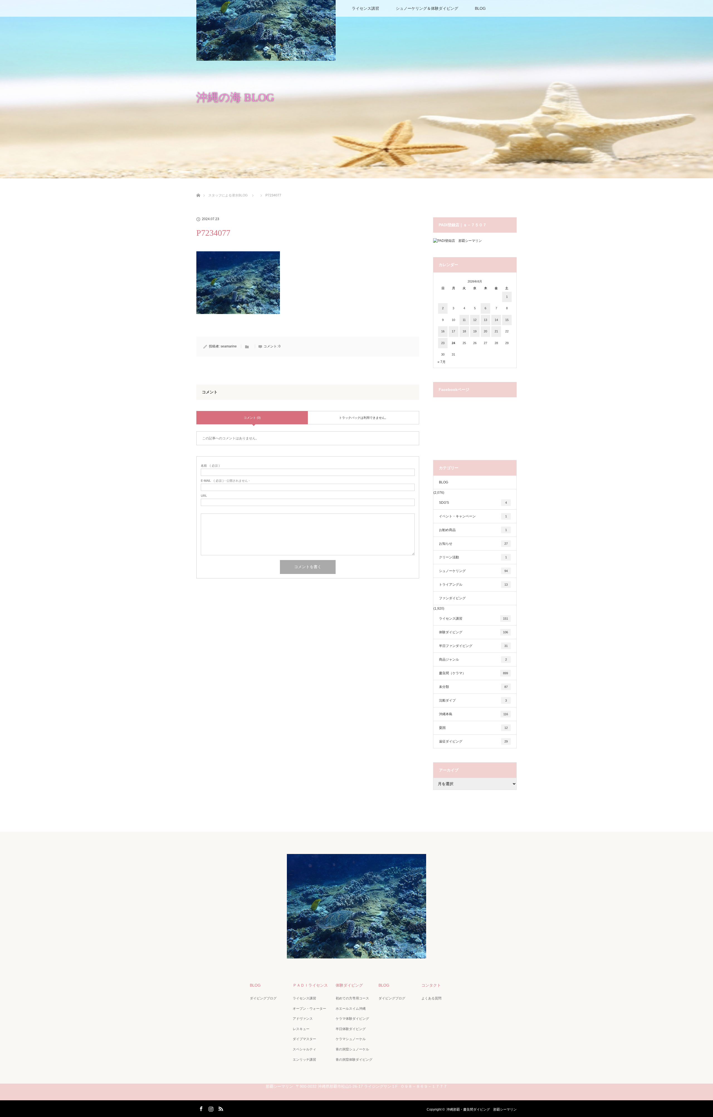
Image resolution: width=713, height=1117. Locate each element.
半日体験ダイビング (351, 1029)
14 (496, 320)
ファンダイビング (452, 598)
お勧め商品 (473, 530)
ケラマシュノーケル (351, 1039)
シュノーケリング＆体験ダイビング (427, 8)
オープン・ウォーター (309, 1009)
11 (464, 320)
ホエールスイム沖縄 (351, 1009)
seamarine (229, 346)
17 (453, 331)
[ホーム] (198, 189)
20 (485, 331)
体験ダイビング (473, 632)
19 (475, 331)
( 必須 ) (210, 465)
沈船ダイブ (473, 700)
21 (496, 331)
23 (443, 343)
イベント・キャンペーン (473, 516)
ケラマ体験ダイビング (352, 1019)
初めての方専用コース (352, 998)
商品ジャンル (473, 659)
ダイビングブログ (263, 998)
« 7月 (442, 362)
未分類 (473, 687)
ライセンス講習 (365, 8)
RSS (220, 1108)
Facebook (200, 1108)
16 (443, 331)
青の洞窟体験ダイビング (354, 1060)
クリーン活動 (473, 557)
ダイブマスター (304, 1039)
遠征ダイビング (473, 741)
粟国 (473, 728)
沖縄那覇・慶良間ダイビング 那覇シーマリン (481, 1109)
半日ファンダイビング (473, 646)
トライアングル (473, 585)
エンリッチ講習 (304, 1060)
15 (507, 320)
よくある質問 (431, 998)
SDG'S (473, 503)
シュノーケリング (473, 571)
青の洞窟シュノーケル (352, 1049)
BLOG (480, 8)
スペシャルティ (304, 1049)
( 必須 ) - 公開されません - (225, 480)
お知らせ (473, 544)
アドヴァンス (303, 1019)
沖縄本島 (473, 714)
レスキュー (301, 1029)
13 (485, 320)
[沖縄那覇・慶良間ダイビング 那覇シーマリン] (356, 954)
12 (475, 320)
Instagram (210, 1108)
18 (464, 331)
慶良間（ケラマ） (473, 673)
